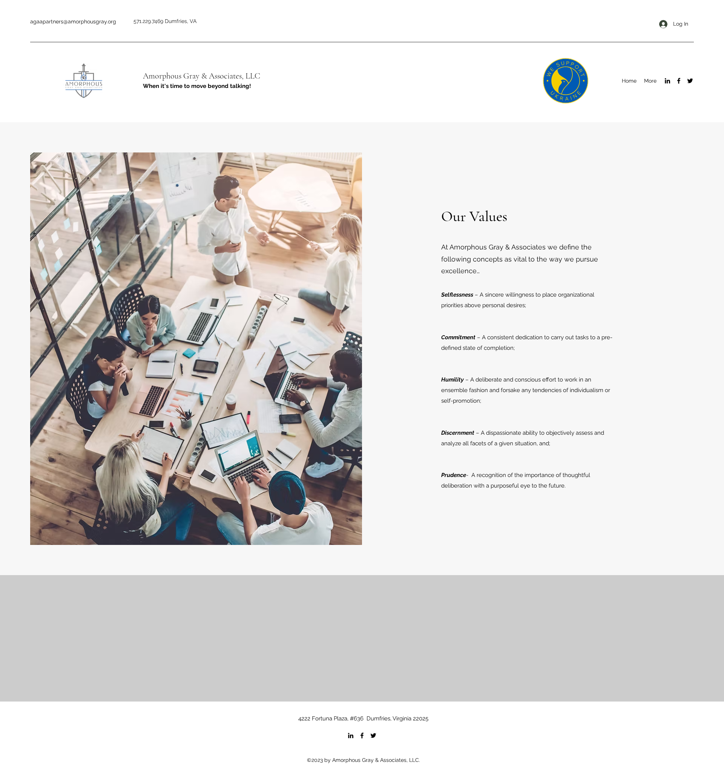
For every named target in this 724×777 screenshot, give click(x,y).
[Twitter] (690, 81)
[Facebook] (679, 81)
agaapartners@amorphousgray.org (73, 21)
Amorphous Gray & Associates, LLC (201, 76)
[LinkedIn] (667, 81)
